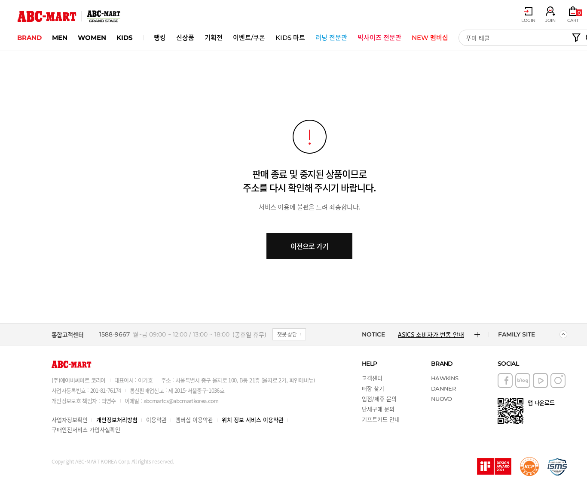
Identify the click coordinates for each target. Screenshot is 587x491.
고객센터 (372, 378)
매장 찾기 (373, 388)
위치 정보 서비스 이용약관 (253, 419)
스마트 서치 (576, 37)
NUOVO (441, 398)
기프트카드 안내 (381, 419)
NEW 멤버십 (430, 37)
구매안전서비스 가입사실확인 (86, 429)
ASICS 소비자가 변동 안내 (431, 334)
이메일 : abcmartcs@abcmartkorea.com (172, 401)
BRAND (29, 37)
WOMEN (92, 37)
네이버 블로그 (522, 380)
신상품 (185, 37)
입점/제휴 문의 (379, 398)
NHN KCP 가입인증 (529, 466)
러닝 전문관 (331, 37)
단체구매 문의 (378, 409)
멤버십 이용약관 (194, 419)
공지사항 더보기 (477, 334)
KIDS (124, 37)
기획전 (214, 37)
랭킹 (160, 37)
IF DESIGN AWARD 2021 (494, 466)
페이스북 (505, 380)
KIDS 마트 (290, 37)
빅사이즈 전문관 (379, 37)
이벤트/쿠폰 (249, 37)
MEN (59, 37)
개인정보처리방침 (117, 419)
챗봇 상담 (287, 334)
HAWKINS (444, 378)
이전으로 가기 (309, 246)
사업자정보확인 (70, 419)
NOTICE (373, 334)
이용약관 (156, 419)
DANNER (443, 388)
